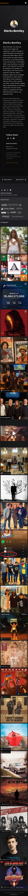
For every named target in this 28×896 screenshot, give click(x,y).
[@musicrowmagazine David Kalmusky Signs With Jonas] (14, 405)
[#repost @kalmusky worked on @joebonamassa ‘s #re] (14, 792)
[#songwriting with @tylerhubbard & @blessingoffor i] (14, 598)
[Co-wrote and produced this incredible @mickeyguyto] (14, 240)
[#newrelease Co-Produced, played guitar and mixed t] (14, 350)
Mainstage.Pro (14, 894)
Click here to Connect (12, 162)
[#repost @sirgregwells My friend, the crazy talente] (14, 433)
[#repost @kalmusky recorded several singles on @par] (14, 764)
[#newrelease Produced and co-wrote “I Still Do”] (14, 323)
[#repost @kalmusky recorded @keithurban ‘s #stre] (14, 626)
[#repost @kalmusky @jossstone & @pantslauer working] (14, 654)
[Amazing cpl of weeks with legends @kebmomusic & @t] (14, 571)
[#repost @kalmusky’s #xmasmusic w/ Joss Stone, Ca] (14, 267)
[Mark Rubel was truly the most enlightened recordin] (14, 488)
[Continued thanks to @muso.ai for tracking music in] (14, 295)
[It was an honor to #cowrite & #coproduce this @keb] (14, 461)
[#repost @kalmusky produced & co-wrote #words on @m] (14, 736)
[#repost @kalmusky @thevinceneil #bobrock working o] (14, 819)
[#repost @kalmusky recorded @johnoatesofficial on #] (14, 681)
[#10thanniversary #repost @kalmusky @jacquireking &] (14, 847)
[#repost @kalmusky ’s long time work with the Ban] (14, 874)
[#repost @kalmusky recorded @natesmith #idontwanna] (14, 709)
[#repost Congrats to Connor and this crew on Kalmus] (14, 543)
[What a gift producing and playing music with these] (14, 378)
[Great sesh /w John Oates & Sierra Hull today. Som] (14, 516)
